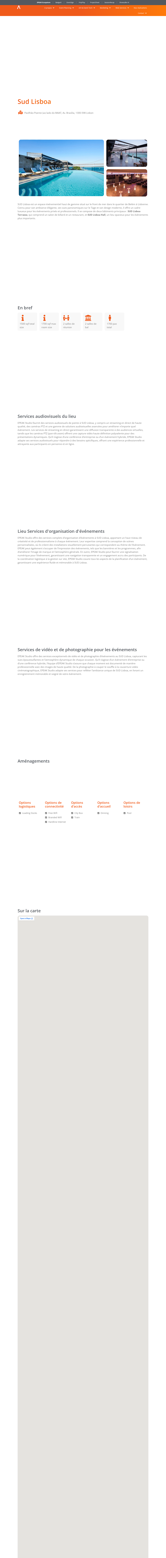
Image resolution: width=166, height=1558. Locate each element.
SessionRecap (109, 2)
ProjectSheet (94, 2)
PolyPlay (82, 2)
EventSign (70, 2)
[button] (49, 7)
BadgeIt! (58, 2)
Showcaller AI (124, 2)
